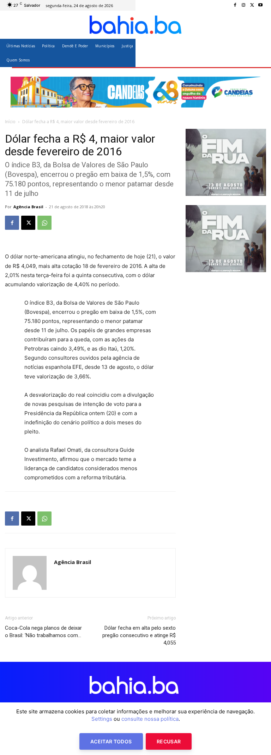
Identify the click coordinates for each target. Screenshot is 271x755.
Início (10, 122)
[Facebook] (235, 5)
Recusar (169, 741)
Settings (101, 718)
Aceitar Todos (111, 741)
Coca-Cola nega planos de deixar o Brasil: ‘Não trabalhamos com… (43, 632)
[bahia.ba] (135, 25)
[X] (252, 5)
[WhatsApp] (44, 223)
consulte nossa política (150, 718)
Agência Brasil (28, 206)
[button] (258, 53)
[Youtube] (260, 5)
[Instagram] (243, 5)
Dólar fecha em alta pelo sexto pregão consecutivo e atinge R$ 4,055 (139, 635)
